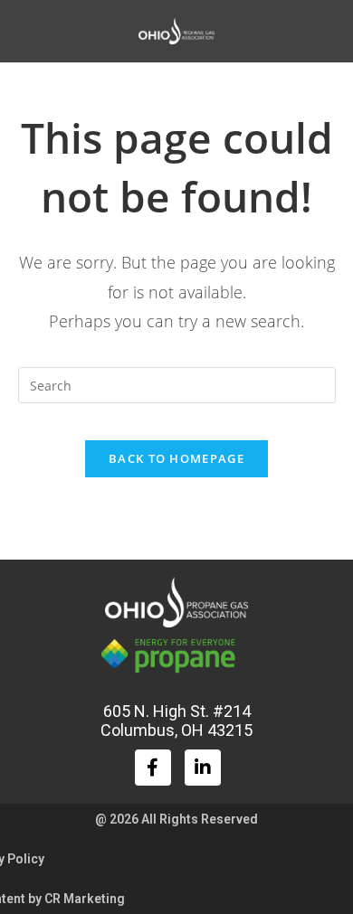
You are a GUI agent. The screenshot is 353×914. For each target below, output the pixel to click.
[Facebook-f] (153, 767)
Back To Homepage (176, 458)
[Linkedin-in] (203, 767)
